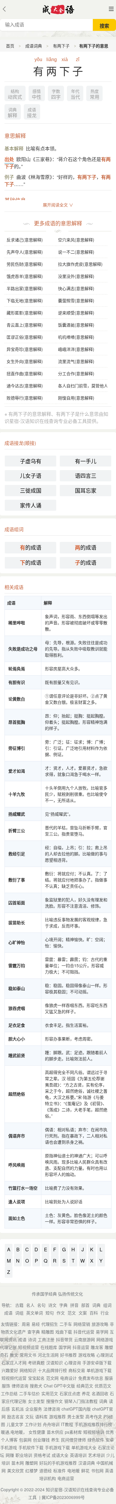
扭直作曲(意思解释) (25, 373)
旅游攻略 (100, 1324)
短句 (50, 1313)
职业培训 (23, 1455)
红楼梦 (31, 1470)
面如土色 (16, 1218)
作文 (61, 1313)
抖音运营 (81, 1347)
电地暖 (73, 1470)
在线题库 (48, 1347)
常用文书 (28, 1355)
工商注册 (46, 1339)
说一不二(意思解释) (76, 252)
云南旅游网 (84, 1339)
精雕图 (47, 1332)
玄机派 (17, 1409)
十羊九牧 (16, 794)
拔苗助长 (16, 922)
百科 (94, 1313)
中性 (36, 94)
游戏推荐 (57, 1416)
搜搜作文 (54, 1401)
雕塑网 (31, 1463)
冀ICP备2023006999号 (63, 1497)
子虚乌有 (30, 461)
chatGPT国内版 (76, 1409)
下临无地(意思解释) (25, 300)
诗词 (32, 1339)
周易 (26, 1324)
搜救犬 (36, 1386)
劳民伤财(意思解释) (25, 264)
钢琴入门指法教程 (81, 1401)
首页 (10, 46)
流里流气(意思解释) (76, 361)
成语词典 (33, 46)
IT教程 (67, 1424)
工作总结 (9, 1393)
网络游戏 (104, 1339)
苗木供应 (55, 1432)
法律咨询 (51, 1409)
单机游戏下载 (99, 1370)
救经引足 (16, 854)
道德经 (45, 1470)
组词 (107, 1305)
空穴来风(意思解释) (76, 240)
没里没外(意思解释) (76, 276)
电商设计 (68, 1378)
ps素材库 (73, 1432)
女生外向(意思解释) (25, 361)
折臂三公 (16, 830)
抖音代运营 (83, 1332)
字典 (63, 1305)
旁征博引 (16, 748)
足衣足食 (16, 1025)
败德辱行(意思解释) (25, 398)
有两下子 (61, 46)
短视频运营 (28, 1347)
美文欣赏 (15, 1470)
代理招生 (49, 1324)
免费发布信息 (90, 1378)
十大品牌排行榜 (52, 1370)
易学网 (102, 1332)
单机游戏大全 (83, 1447)
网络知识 (28, 1370)
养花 (86, 1393)
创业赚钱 (41, 1440)
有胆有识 (16, 682)
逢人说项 (16, 1201)
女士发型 (36, 1401)
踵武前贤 (16, 1055)
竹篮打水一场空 (22, 1188)
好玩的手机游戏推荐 (58, 1463)
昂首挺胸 (16, 722)
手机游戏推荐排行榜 (93, 1424)
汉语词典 (86, 1463)
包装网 (25, 1440)
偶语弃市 (16, 1136)
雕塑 (109, 1347)
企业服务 (33, 1409)
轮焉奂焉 (16, 668)
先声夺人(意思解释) (25, 252)
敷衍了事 (16, 880)
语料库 (41, 1416)
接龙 (32, 113)
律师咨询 (20, 1386)
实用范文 (49, 1393)
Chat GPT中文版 (59, 1386)
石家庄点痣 (69, 1393)
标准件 (59, 1470)
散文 (14, 1355)
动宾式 (15, 94)
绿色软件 (95, 1440)
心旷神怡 (16, 942)
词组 (19, 1313)
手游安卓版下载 (97, 1362)
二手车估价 (29, 1393)
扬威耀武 (16, 814)
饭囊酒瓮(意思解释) (76, 325)
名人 (30, 1305)
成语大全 (60, 1455)
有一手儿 (85, 461)
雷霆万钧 (16, 965)
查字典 (33, 1332)
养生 (55, 1440)
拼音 (74, 1305)
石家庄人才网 (13, 1362)
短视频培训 (93, 1432)
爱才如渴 (16, 771)
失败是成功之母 (22, 649)
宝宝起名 (36, 1378)
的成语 (30, 547)
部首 (85, 1305)
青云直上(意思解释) (25, 325)
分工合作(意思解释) (76, 373)
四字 (56, 94)
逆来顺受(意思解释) (76, 313)
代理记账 (8, 1347)
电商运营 (65, 1478)
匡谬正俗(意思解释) (25, 337)
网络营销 (81, 1324)
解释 (12, 113)
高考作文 (93, 1416)
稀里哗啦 (16, 623)
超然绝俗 (16, 1094)
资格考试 (42, 1455)
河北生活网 (48, 1355)
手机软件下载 (30, 1447)
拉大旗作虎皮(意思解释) (80, 264)
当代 (75, 94)
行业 (105, 1313)
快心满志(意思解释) (76, 288)
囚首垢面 (16, 902)
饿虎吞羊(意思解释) (25, 276)
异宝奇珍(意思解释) (25, 349)
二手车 (65, 1324)
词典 (96, 1305)
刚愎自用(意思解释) (76, 398)
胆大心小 (16, 1039)
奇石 (4, 1355)
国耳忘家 (85, 490)
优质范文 (103, 1386)
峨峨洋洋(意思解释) (76, 349)
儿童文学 (15, 1424)
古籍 (19, 1305)
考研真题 (36, 1362)
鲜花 (85, 1470)
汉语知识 (54, 1362)
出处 (9, 159)
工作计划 (33, 1424)
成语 (8, 1313)
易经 (36, 1324)
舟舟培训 (51, 1424)
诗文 (52, 1305)
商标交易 (76, 1370)
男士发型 (75, 1416)
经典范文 (84, 1386)
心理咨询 (72, 1362)
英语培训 (78, 1455)
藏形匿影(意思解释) (25, 313)
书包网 (97, 1470)
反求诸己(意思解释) (25, 240)
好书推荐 (68, 1355)
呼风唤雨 (16, 1165)
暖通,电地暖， (14, 1432)
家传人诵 (30, 505)
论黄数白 (16, 699)
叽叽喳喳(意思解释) (76, 337)
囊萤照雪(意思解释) (76, 300)
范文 (72, 1313)
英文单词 (34, 1313)
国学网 (65, 1347)
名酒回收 (100, 1393)
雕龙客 (97, 1347)
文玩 (29, 1416)
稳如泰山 (16, 988)
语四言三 (85, 475)
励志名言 (15, 1416)
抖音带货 (64, 1339)
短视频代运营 (13, 1378)
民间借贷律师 (73, 1440)
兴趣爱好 (9, 1370)
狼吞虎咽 (16, 1008)
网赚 (10, 1455)
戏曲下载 (63, 1332)
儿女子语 (30, 475)
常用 (94, 94)
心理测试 (104, 1355)
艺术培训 (96, 1455)
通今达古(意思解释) (25, 386)
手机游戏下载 (57, 1447)
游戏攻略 (86, 1355)
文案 (83, 1313)
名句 (41, 1305)
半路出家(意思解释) (25, 288)
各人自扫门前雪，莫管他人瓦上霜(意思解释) (82, 386)
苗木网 (17, 1463)
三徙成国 (30, 490)
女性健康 (37, 1432)
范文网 (52, 1378)
